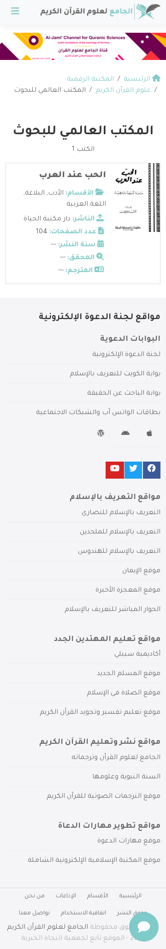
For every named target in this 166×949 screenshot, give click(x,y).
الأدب (56, 193)
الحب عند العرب (72, 175)
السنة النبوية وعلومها (126, 777)
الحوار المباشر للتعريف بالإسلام (112, 610)
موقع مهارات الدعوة (128, 841)
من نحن (34, 896)
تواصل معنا (34, 913)
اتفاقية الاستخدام (83, 913)
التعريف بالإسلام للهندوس (119, 552)
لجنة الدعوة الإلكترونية (126, 355)
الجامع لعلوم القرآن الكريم (47, 927)
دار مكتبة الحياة (47, 219)
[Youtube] (115, 470)
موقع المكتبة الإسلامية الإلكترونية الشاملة (94, 861)
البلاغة (35, 193)
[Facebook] (151, 470)
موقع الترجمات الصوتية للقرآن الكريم (103, 797)
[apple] (150, 435)
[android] (126, 435)
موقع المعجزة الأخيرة (127, 590)
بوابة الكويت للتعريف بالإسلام (115, 374)
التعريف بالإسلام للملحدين (120, 532)
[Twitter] (133, 470)
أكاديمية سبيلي (137, 654)
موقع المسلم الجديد (128, 674)
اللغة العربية (86, 204)
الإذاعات (66, 896)
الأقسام (97, 896)
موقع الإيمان (141, 571)
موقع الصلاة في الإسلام (123, 693)
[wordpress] (102, 435)
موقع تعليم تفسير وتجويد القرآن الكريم (100, 713)
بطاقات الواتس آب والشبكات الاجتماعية (98, 413)
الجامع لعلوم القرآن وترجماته (115, 758)
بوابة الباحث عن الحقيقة (123, 393)
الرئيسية (130, 896)
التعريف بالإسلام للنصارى (121, 513)
